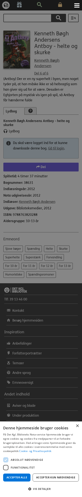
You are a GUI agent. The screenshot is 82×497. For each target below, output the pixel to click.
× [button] (77, 425)
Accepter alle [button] (17, 477)
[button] (41, 489)
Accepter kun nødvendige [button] (55, 477)
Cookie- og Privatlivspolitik (35, 451)
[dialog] (41, 459)
